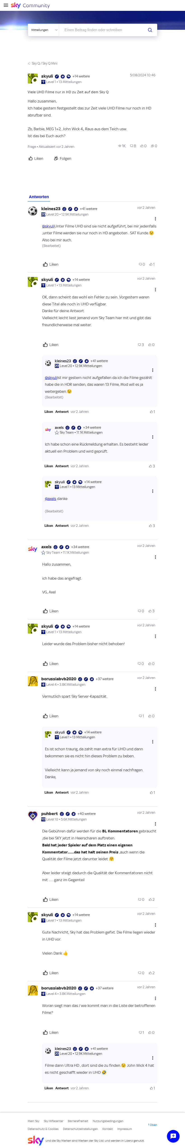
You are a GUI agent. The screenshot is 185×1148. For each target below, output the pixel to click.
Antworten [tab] (39, 197)
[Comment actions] (155, 219)
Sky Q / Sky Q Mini (44, 63)
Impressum (124, 1129)
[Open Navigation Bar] (7, 5)
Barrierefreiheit (78, 1121)
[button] (48, 411)
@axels (50, 498)
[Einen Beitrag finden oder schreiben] (150, 30)
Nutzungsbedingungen (108, 1121)
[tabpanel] (92, 652)
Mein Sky (33, 1121)
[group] (122, 146)
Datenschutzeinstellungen (80, 1129)
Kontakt (107, 1129)
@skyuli (48, 226)
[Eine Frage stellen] (173, 1136)
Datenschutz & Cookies (43, 1129)
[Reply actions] (153, 370)
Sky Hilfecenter (53, 1121)
